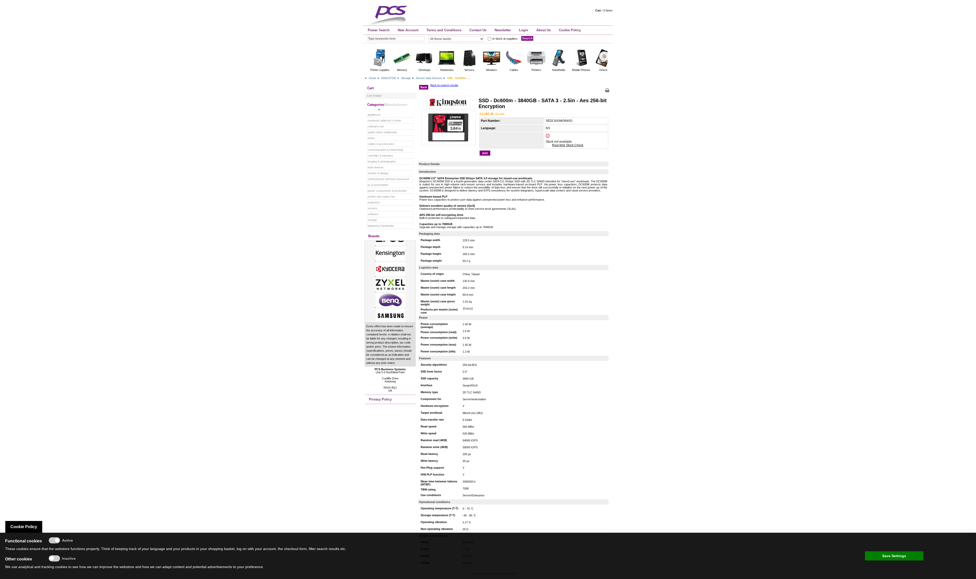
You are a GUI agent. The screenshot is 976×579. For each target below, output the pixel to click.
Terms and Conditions (443, 30)
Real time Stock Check (567, 145)
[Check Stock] (552, 137)
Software (373, 214)
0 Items (604, 10)
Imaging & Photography (382, 161)
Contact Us (477, 30)
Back (423, 87)
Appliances (374, 114)
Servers (372, 208)
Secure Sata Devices (429, 78)
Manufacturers (396, 105)
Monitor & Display (378, 173)
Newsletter (503, 30)
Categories (375, 105)
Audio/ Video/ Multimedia (382, 132)
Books (371, 138)
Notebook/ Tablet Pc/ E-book (384, 120)
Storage (406, 78)
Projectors (374, 202)
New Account (408, 30)
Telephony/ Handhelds (381, 225)
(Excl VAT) (500, 114)
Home (372, 78)
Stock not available (559, 141)
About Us (543, 30)
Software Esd (376, 126)
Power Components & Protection (387, 190)
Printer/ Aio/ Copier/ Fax (381, 196)
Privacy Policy (380, 399)
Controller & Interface (380, 155)
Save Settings (894, 556)
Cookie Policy (570, 30)
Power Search (379, 30)
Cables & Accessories (381, 143)
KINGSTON (388, 78)
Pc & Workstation (378, 184)
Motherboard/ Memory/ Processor (388, 179)
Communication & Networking (385, 149)
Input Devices (376, 167)
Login (523, 30)
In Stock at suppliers (504, 38)
